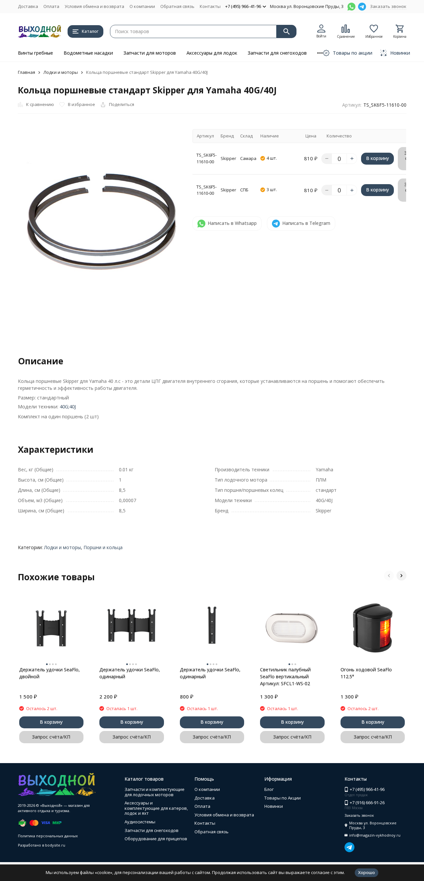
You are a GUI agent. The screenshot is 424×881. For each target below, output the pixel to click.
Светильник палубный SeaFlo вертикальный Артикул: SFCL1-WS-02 (285, 676)
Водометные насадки (88, 53)
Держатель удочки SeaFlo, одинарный (129, 673)
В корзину (377, 158)
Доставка (28, 6)
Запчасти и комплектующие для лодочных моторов (155, 792)
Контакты (210, 6)
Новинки (273, 806)
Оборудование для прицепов (156, 839)
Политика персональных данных (48, 835)
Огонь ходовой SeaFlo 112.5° (366, 673)
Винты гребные (35, 53)
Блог (269, 789)
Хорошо (366, 872)
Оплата (51, 6)
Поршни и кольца (103, 547)
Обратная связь (177, 6)
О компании (142, 6)
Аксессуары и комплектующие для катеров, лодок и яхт (156, 808)
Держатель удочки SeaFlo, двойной (49, 673)
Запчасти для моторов (150, 53)
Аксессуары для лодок (211, 53)
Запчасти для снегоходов (277, 53)
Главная (26, 72)
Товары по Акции (282, 798)
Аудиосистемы (140, 822)
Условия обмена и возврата (94, 6)
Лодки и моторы (60, 72)
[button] (389, 576)
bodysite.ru (55, 845)
